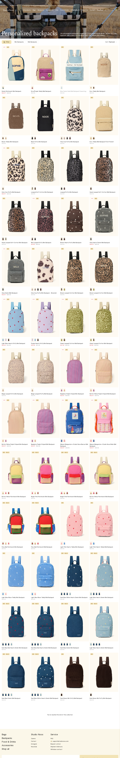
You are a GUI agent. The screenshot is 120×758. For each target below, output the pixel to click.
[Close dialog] (92, 364)
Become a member (48, 388)
